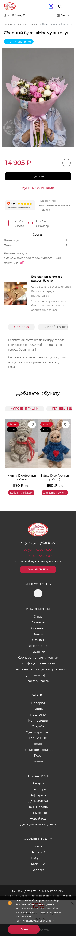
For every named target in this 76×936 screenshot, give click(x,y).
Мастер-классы (38, 681)
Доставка (21, 327)
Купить (38, 176)
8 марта (38, 783)
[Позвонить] (68, 6)
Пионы (38, 744)
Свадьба (38, 726)
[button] (66, 452)
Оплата (38, 634)
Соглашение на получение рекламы (38, 669)
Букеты (38, 709)
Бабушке (38, 858)
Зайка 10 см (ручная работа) (55, 477)
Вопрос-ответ (38, 646)
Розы (38, 755)
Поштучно (38, 714)
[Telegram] (42, 6)
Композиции (38, 720)
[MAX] (51, 6)
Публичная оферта (38, 675)
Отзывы (38, 640)
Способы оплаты (57, 327)
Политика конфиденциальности (34, 920)
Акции (38, 761)
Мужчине (38, 864)
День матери (38, 801)
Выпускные (38, 813)
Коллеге (38, 870)
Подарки (38, 703)
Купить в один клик (38, 188)
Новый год (38, 818)
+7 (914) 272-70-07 (38, 556)
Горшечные (38, 738)
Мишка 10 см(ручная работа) (21, 477)
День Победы (38, 807)
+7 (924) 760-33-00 (38, 550)
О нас (38, 616)
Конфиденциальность (38, 663)
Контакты (38, 622)
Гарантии (38, 651)
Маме (38, 846)
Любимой (38, 852)
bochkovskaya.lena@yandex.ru (38, 561)
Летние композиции (38, 750)
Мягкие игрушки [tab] (25, 408)
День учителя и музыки (38, 824)
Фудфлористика (38, 732)
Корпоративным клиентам (38, 657)
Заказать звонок (38, 569)
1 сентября (38, 789)
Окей (23, 929)
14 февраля (38, 795)
